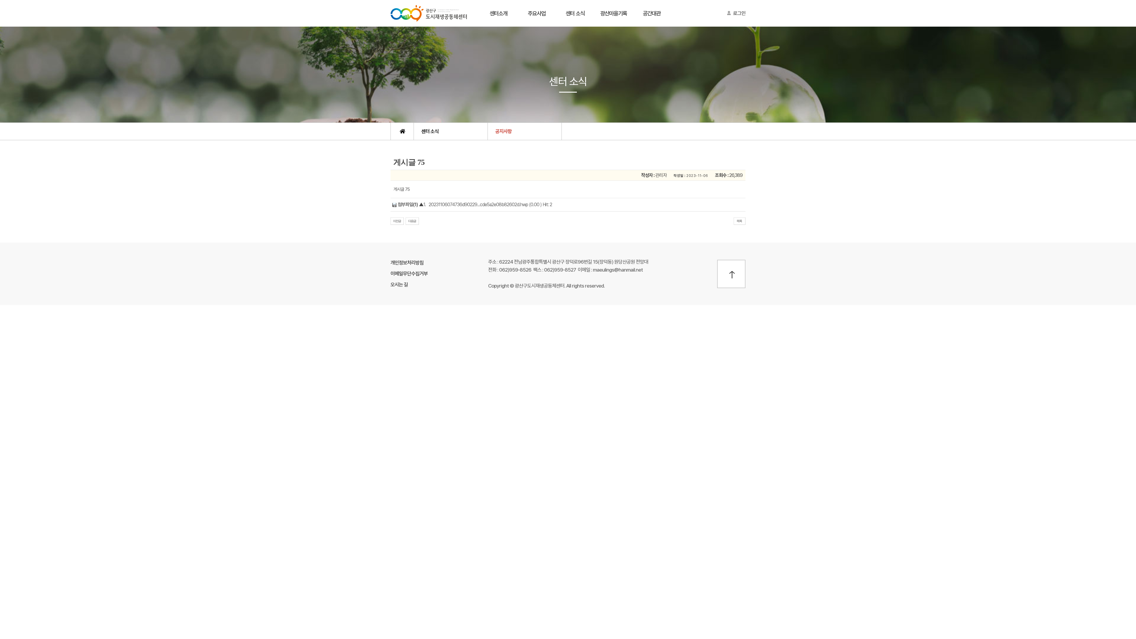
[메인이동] (402, 131)
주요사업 (537, 13)
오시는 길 (399, 285)
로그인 (739, 13)
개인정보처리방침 (407, 263)
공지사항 (503, 131)
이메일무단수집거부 (409, 274)
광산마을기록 (613, 13)
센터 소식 (575, 13)
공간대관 (652, 13)
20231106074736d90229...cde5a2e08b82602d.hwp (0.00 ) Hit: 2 (490, 204)
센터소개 (498, 13)
